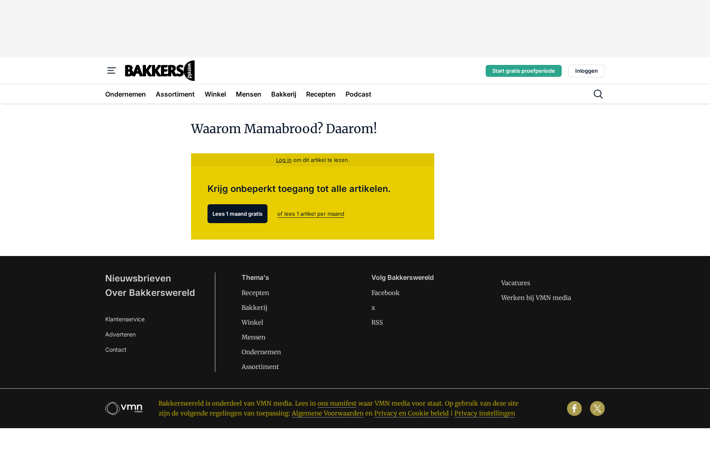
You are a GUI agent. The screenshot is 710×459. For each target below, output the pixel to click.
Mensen (253, 337)
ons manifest (337, 403)
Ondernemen (261, 352)
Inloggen (586, 70)
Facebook (385, 293)
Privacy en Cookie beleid (411, 413)
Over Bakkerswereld (150, 292)
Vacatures (515, 283)
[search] (598, 94)
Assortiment (260, 367)
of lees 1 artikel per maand (310, 213)
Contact (116, 349)
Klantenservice (125, 319)
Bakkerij (254, 307)
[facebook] (574, 408)
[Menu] (111, 70)
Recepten (255, 293)
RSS (377, 322)
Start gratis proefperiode (523, 70)
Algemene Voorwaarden (328, 413)
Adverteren (120, 334)
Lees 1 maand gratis (237, 213)
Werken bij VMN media (536, 298)
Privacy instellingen (484, 413)
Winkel (252, 322)
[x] (597, 408)
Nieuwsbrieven (138, 278)
